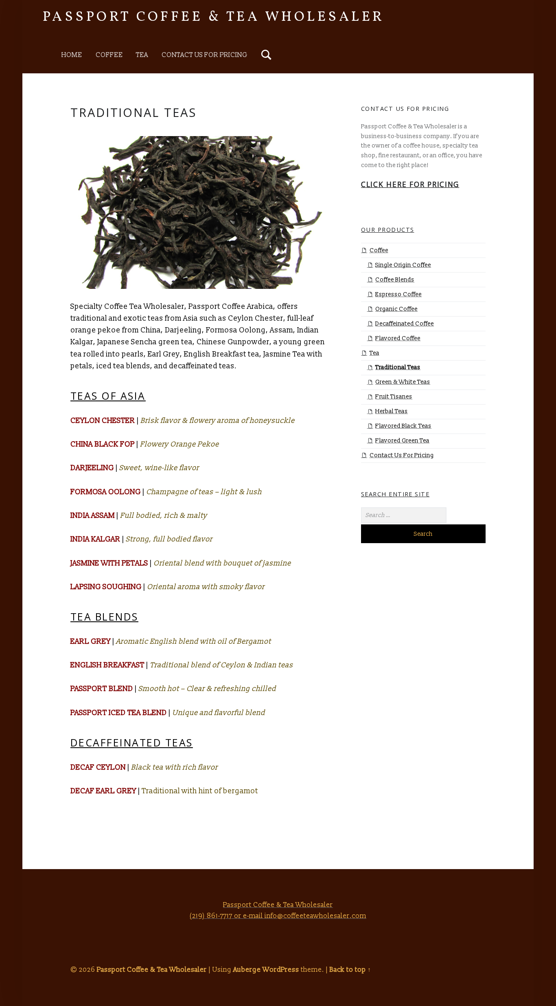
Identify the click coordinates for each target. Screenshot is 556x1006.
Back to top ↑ (350, 970)
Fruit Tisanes (393, 396)
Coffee (109, 55)
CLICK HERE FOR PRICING (410, 184)
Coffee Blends (394, 279)
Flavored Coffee (397, 338)
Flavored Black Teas (403, 426)
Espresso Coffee (398, 294)
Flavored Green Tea (402, 440)
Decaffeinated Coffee (404, 323)
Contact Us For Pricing (204, 55)
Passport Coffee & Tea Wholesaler (214, 17)
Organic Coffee (396, 309)
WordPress (281, 970)
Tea (142, 55)
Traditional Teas (397, 367)
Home (71, 55)
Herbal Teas (391, 411)
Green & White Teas (402, 382)
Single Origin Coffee (403, 265)
